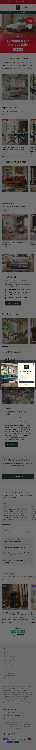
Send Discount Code (26, 382)
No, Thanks (26, 384)
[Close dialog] (33, 364)
